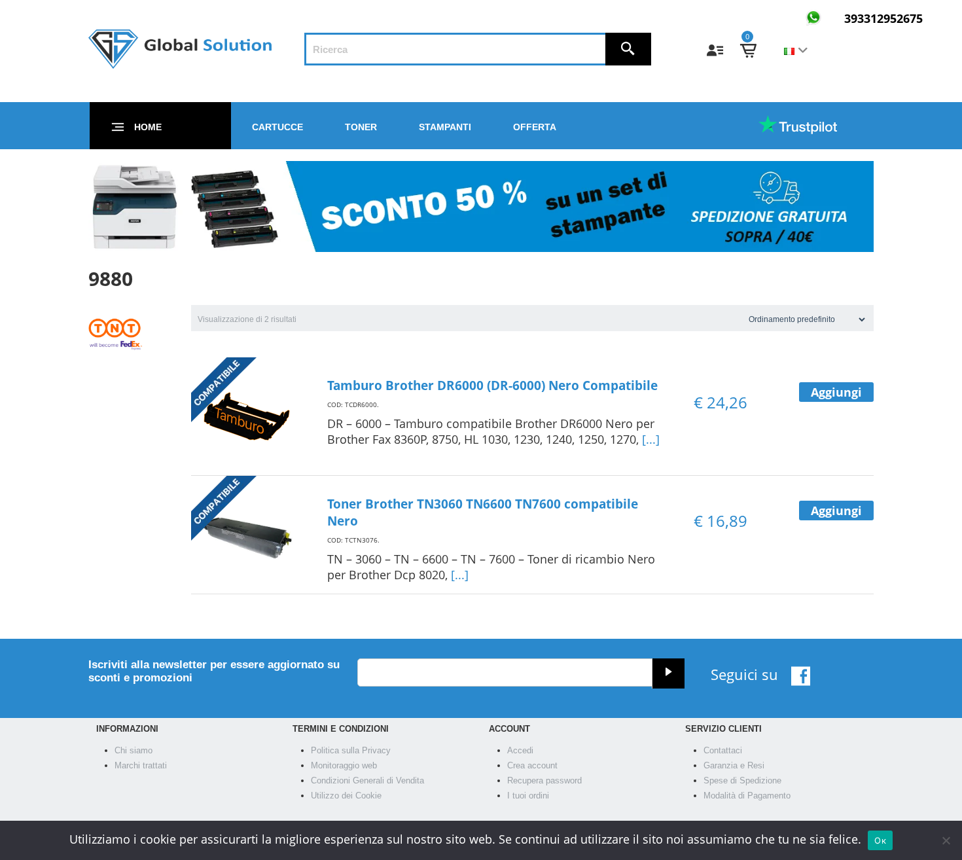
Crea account (532, 765)
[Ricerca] (628, 49)
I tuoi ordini (528, 795)
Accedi (520, 750)
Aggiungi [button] (836, 392)
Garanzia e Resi (734, 765)
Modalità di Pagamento (747, 795)
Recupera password (544, 780)
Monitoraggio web (344, 765)
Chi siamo (133, 750)
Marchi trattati (141, 765)
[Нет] (945, 840)
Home (148, 127)
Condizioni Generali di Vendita (367, 780)
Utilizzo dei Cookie (346, 795)
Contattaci (723, 750)
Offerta (534, 127)
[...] (651, 439)
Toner (361, 127)
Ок (880, 840)
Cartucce (277, 127)
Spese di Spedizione (742, 780)
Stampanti (445, 127)
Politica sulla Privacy (351, 750)
